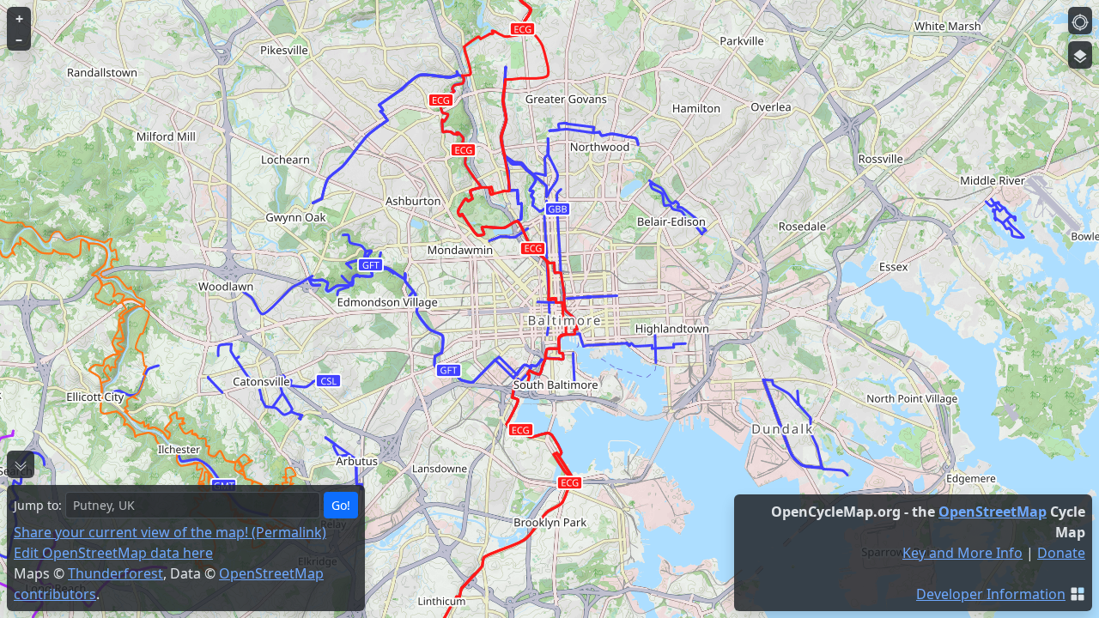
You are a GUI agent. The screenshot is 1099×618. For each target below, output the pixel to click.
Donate (1061, 552)
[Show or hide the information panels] (20, 464)
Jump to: (38, 505)
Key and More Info (962, 552)
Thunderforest (115, 573)
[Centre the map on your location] (1080, 20)
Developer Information (991, 594)
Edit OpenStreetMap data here (113, 552)
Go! (340, 505)
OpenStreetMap (992, 511)
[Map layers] (1080, 55)
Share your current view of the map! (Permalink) (170, 532)
